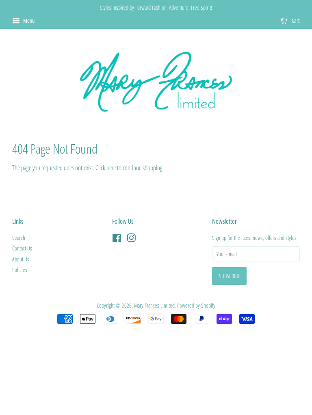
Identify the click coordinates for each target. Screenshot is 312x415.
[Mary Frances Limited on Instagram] (131, 239)
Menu (28, 20)
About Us (20, 259)
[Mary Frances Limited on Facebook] (116, 239)
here (111, 167)
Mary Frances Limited (154, 305)
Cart (295, 20)
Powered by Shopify (196, 305)
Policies (19, 270)
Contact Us (22, 248)
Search (18, 238)
